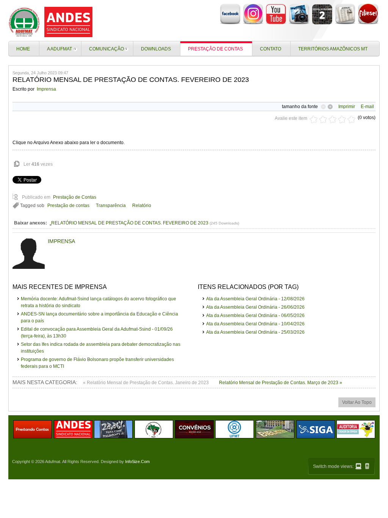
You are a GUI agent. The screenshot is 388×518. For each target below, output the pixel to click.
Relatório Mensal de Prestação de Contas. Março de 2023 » (280, 382)
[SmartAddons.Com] (51, 22)
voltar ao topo (357, 402)
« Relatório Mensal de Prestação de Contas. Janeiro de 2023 (146, 382)
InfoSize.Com (137, 461)
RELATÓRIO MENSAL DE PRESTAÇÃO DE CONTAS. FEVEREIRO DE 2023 (129, 223)
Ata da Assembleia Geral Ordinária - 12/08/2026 (255, 298)
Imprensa (46, 89)
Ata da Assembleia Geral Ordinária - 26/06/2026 (255, 307)
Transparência (111, 205)
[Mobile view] (367, 466)
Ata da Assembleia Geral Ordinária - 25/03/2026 (255, 332)
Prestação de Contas (74, 197)
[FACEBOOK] (230, 23)
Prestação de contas (68, 205)
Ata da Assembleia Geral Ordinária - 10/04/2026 (255, 323)
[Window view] (358, 466)
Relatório (141, 205)
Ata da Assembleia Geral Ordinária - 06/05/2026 (255, 315)
